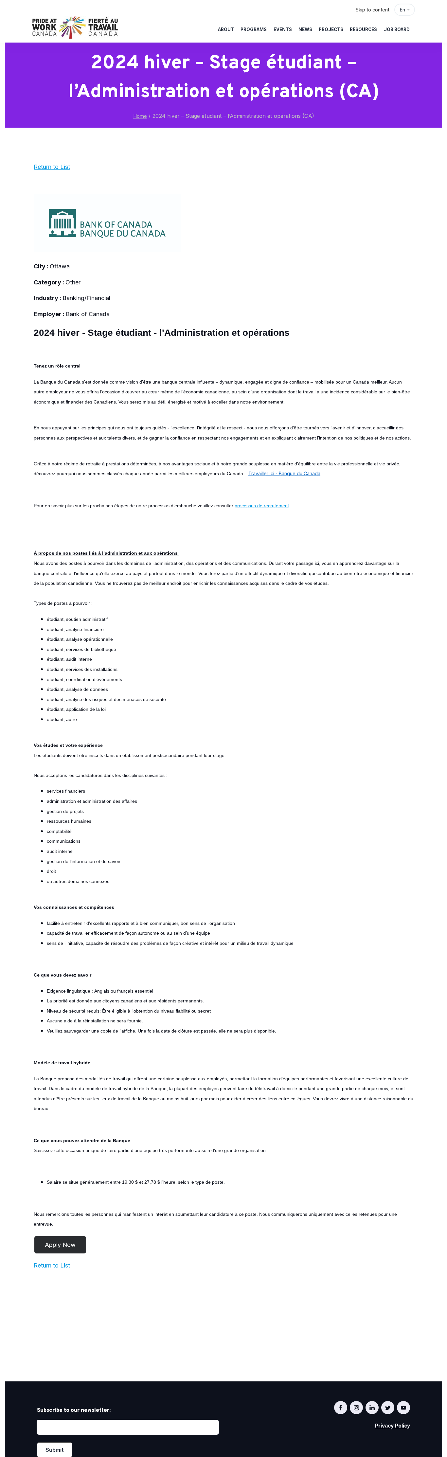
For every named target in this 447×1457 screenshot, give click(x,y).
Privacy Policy (392, 1426)
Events (283, 29)
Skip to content (372, 9)
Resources (363, 29)
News (305, 29)
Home (140, 116)
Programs (254, 29)
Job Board (397, 29)
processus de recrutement (262, 505)
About (226, 29)
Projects (331, 29)
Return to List (52, 166)
